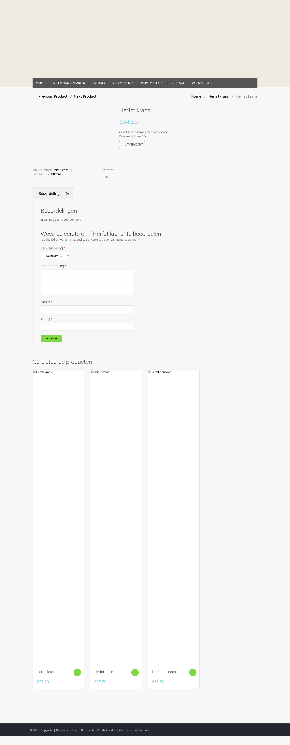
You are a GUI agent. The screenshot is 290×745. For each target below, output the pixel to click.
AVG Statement (203, 82)
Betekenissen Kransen (69, 82)
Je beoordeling (53, 266)
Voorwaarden (123, 82)
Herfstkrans (219, 96)
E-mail (46, 319)
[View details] (58, 518)
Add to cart (77, 672)
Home (196, 96)
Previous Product (51, 96)
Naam (46, 302)
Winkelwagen (150, 82)
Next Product (86, 96)
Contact (178, 82)
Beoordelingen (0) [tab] (54, 193)
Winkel (40, 82)
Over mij (99, 82)
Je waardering (53, 248)
